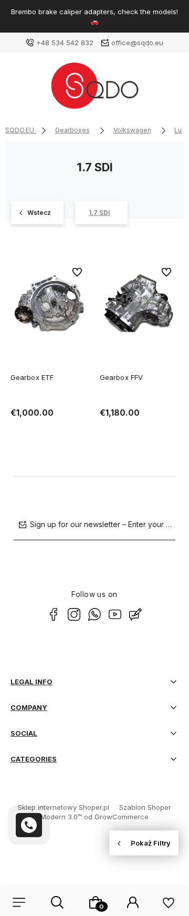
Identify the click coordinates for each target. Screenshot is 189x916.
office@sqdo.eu (137, 42)
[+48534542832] (29, 825)
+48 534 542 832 (64, 42)
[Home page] (94, 89)
